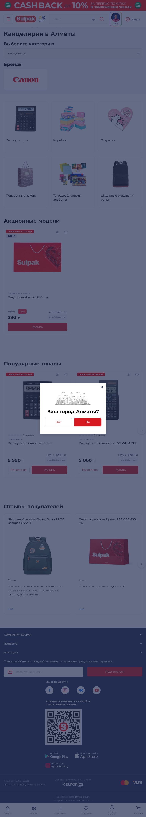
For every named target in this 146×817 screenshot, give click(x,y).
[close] (102, 387)
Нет (58, 422)
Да (88, 422)
